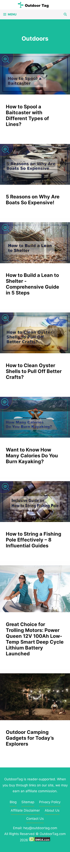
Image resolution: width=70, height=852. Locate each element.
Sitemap (27, 802)
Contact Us (35, 819)
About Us (52, 810)
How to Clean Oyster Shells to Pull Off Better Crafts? (34, 371)
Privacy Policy (49, 802)
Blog (13, 802)
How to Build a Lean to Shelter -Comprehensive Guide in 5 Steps (32, 284)
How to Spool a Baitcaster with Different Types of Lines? (27, 115)
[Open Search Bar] (65, 14)
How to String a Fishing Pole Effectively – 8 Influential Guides (33, 540)
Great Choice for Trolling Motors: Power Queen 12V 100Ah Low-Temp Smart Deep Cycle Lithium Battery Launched (35, 639)
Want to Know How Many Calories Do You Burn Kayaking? (32, 455)
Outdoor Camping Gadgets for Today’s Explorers (30, 738)
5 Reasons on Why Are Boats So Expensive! (33, 199)
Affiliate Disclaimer (25, 810)
